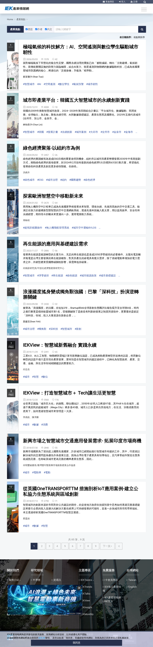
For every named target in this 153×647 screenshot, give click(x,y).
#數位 (44, 376)
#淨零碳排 (43, 275)
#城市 (26, 376)
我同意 (76, 642)
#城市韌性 (92, 84)
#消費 (44, 424)
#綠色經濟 (89, 179)
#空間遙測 (49, 84)
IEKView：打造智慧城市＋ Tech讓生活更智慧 (69, 393)
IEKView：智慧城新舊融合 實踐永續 (60, 345)
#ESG (40, 179)
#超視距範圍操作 (32, 227)
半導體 (36, 579)
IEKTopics (86, 579)
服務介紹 (14, 579)
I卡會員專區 (111, 579)
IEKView (85, 600)
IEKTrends (86, 586)
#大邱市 (93, 131)
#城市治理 (52, 179)
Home (10, 19)
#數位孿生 (63, 84)
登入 (123, 1)
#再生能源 (57, 275)
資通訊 (57, 579)
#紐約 (63, 179)
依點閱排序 (139, 37)
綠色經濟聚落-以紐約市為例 (51, 148)
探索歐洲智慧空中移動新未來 (53, 196)
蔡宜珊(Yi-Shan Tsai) (33, 76)
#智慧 (35, 376)
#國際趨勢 (75, 179)
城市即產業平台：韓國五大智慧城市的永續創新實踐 (76, 100)
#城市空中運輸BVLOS (84, 227)
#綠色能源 (71, 275)
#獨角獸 (41, 328)
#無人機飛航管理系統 (57, 227)
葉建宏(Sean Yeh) (31, 321)
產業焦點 (20, 19)
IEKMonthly (87, 614)
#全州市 (105, 131)
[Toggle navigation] (144, 9)
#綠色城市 (29, 179)
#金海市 (128, 131)
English (132, 586)
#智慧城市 (29, 84)
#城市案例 (80, 131)
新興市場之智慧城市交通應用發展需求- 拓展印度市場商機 (82, 440)
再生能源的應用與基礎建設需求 (55, 243)
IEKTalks (85, 593)
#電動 (47, 472)
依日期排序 (125, 37)
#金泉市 (116, 131)
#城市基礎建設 (107, 275)
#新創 (78, 328)
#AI (39, 84)
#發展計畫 (52, 131)
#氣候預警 (78, 84)
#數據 (35, 424)
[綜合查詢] (145, 1)
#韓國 (40, 131)
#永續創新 (66, 131)
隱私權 (41, 638)
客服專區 (109, 1)
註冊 (135, 1)
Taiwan (132, 579)
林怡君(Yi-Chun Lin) (32, 124)
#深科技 (53, 328)
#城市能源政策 (88, 275)
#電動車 (36, 472)
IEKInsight (86, 607)
